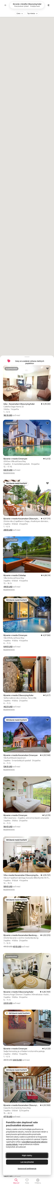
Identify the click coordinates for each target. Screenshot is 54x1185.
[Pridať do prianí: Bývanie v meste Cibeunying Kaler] (47, 660)
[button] (8, 415)
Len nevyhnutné (27, 1162)
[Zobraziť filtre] (48, 5)
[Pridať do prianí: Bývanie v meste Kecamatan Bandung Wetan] (47, 900)
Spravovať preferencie (27, 1168)
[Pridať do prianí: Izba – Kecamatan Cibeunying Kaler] (47, 368)
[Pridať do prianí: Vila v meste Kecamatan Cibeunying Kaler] (47, 840)
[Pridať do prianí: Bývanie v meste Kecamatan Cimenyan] (47, 720)
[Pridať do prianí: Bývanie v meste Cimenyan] (47, 423)
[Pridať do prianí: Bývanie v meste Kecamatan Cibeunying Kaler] (47, 483)
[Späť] (5, 5)
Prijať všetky (27, 1155)
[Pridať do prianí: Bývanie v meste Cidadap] (47, 540)
